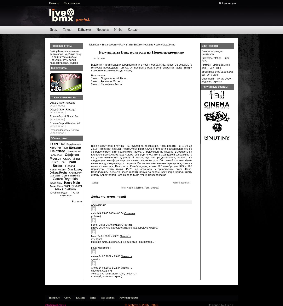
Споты (67, 297)
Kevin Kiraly (56, 183)
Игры (54, 29)
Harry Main (72, 182)
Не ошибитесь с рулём (63, 57)
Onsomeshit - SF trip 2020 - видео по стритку (217, 80)
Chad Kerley (75, 172)
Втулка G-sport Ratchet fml (65, 123)
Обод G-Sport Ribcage (62, 102)
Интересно (74, 151)
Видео (93, 297)
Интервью (65, 195)
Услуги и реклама (128, 297)
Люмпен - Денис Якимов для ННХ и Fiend (216, 66)
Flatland (70, 166)
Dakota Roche (58, 172)
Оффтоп (72, 155)
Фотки (75, 192)
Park (147, 187)
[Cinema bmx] (217, 110)
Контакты (54, 3)
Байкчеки (84, 29)
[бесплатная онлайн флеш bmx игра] (66, 91)
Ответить (129, 213)
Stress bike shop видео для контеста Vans (217, 73)
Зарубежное (74, 144)
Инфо (118, 29)
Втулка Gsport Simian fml (64, 116)
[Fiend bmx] (217, 99)
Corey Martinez (71, 175)
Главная (94, 44)
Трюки (68, 29)
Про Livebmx (108, 297)
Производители (72, 3)
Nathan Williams (58, 169)
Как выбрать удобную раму (65, 54)
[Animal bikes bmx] (217, 131)
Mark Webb (55, 176)
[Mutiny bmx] (217, 142)
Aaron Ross (56, 186)
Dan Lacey (75, 169)
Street (57, 166)
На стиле (57, 151)
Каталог (133, 29)
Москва (154, 187)
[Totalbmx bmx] (217, 120)
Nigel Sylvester (73, 185)
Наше (130, 187)
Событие (138, 187)
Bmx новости (109, 44)
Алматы (67, 159)
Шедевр (75, 147)
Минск (76, 158)
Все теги (77, 201)
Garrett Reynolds (65, 179)
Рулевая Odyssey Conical (64, 130)
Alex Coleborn (65, 189)
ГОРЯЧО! (57, 144)
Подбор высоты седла (63, 60)
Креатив (55, 147)
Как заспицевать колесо (64, 62)
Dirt (63, 162)
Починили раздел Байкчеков (212, 53)
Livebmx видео (59, 192)
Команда (80, 297)
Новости (103, 29)
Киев (55, 162)
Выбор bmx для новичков (64, 51)
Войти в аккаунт (227, 3)
